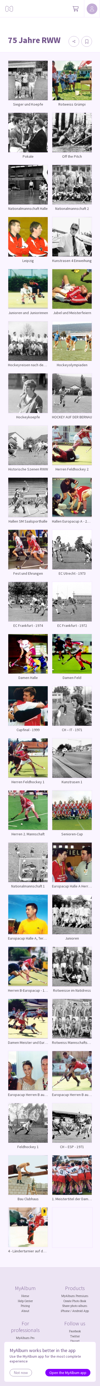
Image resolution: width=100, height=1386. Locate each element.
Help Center (25, 1301)
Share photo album (74, 1306)
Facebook (75, 1331)
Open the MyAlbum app (67, 1372)
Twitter (75, 1336)
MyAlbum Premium (74, 1296)
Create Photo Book (74, 1301)
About (25, 1311)
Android (77, 1311)
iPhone (65, 1311)
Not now (21, 1372)
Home (25, 1296)
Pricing (25, 1306)
